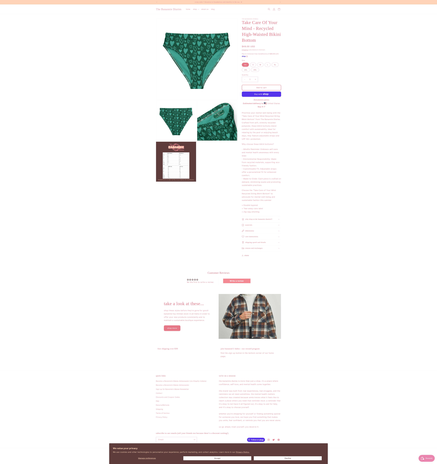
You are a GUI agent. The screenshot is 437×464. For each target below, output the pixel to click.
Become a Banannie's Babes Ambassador (172, 385)
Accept (217, 458)
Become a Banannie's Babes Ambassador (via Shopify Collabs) (181, 381)
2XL (245, 70)
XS (245, 65)
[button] (196, 9)
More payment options (261, 99)
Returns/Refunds (162, 405)
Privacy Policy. (242, 452)
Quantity (245, 75)
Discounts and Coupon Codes (168, 397)
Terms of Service (163, 413)
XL (275, 65)
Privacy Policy (161, 417)
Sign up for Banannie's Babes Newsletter (172, 389)
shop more (172, 328)
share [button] (246, 255)
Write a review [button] (237, 281)
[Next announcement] (280, 2)
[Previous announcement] (156, 2)
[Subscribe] (194, 439)
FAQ (157, 401)
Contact (159, 393)
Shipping (245, 50)
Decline (288, 458)
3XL (255, 70)
